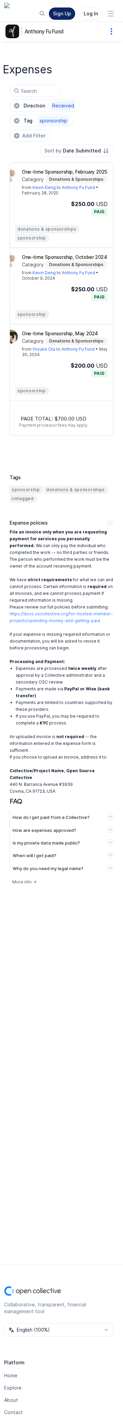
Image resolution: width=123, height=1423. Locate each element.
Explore (13, 1388)
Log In (91, 13)
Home (10, 1375)
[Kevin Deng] (11, 175)
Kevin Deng (44, 187)
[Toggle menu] (111, 14)
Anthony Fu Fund (44, 31)
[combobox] (76, 151)
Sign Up (62, 13)
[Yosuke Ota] (11, 336)
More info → (24, 881)
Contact (13, 1412)
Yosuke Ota (43, 349)
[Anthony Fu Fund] (13, 31)
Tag (45, 120)
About (11, 1400)
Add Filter (33, 135)
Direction (49, 105)
